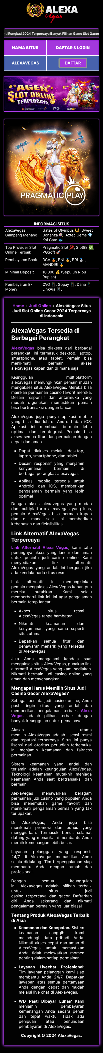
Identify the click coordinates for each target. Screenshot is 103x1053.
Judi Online (40, 305)
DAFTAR (73, 62)
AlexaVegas (22, 347)
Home (18, 305)
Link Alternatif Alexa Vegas (39, 547)
